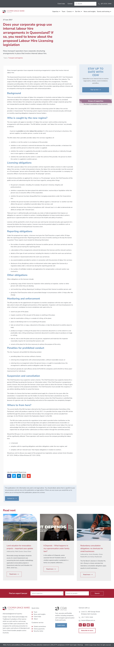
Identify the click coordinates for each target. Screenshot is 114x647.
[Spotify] (88, 624)
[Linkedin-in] (80, 624)
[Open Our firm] (81, 11)
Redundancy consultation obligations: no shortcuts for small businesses (91, 548)
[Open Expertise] (59, 11)
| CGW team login (71, 645)
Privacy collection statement (40, 645)
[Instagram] (92, 624)
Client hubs (61, 4)
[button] (9, 476)
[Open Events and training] (110, 11)
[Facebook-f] (84, 624)
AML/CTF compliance (58, 645)
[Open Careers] (73, 11)
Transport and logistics (15, 58)
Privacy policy (26, 645)
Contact (70, 4)
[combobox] (85, 4)
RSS (4, 645)
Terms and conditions (14, 645)
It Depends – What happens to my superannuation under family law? (56, 548)
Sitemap (80, 645)
